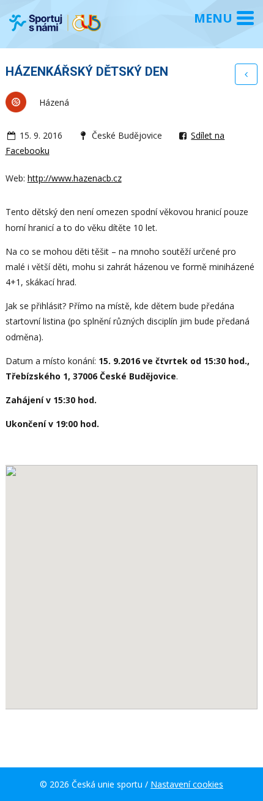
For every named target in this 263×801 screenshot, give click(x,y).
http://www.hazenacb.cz (75, 178)
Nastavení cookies (186, 784)
